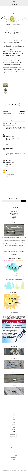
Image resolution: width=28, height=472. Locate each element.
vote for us (22, 30)
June (12, 447)
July (13, 444)
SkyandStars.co (24, 470)
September (13, 440)
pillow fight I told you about (15, 39)
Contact (14, 216)
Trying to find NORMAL (14, 315)
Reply (7, 144)
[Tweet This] (12, 104)
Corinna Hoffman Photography (13, 123)
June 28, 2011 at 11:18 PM (10, 136)
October (12, 438)
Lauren (8, 170)
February (12, 455)
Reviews (14, 217)
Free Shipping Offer (14, 213)
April (12, 451)
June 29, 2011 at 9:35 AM (10, 162)
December (12, 434)
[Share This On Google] (18, 104)
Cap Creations (9, 148)
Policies (14, 214)
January (13, 457)
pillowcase (17, 30)
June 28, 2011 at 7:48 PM (10, 125)
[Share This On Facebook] (9, 104)
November (13, 436)
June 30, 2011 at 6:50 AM (10, 172)
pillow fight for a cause (9, 30)
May (13, 449)
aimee (7, 134)
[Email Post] (6, 105)
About (14, 218)
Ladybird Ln (9, 160)
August (13, 442)
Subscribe (7, 253)
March (13, 453)
